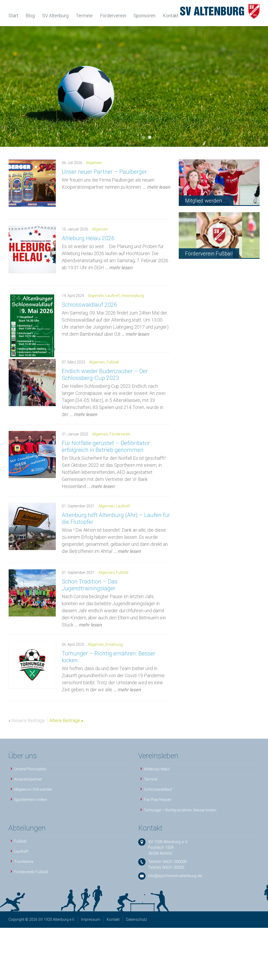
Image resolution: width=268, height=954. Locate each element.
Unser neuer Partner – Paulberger (104, 172)
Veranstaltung (132, 296)
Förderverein (120, 434)
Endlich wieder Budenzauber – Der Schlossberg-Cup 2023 (105, 374)
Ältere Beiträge (64, 720)
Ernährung (114, 644)
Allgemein (94, 163)
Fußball (113, 362)
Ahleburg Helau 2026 (88, 238)
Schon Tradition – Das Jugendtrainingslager (90, 585)
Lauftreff (112, 296)
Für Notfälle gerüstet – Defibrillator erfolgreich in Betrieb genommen (106, 446)
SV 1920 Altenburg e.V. (168, 841)
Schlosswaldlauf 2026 (89, 304)
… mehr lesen (156, 187)
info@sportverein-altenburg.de (175, 875)
